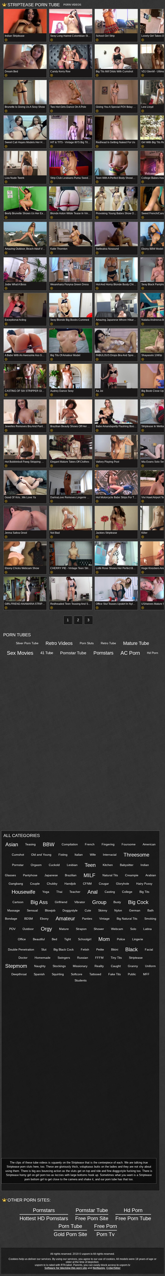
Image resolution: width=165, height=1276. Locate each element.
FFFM (99, 957)
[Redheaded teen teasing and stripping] (70, 589)
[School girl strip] (116, 21)
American (149, 844)
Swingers (64, 957)
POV (12, 929)
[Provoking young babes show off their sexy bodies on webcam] (116, 199)
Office (22, 939)
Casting (110, 891)
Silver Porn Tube (27, 643)
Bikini (114, 949)
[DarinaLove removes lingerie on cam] (70, 482)
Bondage (11, 918)
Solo (133, 929)
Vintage (104, 918)
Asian (11, 844)
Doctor (23, 957)
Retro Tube (108, 643)
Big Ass (39, 902)
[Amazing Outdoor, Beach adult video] (25, 234)
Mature (64, 929)
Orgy (46, 929)
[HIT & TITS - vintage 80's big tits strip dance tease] (70, 127)
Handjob (70, 883)
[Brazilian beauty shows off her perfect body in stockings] (70, 412)
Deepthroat (19, 974)
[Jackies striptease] (116, 518)
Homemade (42, 957)
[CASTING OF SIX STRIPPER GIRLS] (25, 376)
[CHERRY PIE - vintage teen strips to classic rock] (70, 553)
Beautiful (39, 939)
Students (81, 980)
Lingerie (137, 939)
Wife (93, 854)
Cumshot (18, 854)
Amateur (65, 918)
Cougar (104, 883)
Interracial (109, 854)
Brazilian (70, 875)
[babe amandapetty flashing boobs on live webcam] (116, 412)
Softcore (76, 974)
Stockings (59, 966)
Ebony (44, 918)
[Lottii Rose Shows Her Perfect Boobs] (116, 553)
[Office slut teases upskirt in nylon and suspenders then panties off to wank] (116, 589)
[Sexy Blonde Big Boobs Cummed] (70, 305)
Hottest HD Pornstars (44, 1214)
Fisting (62, 854)
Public (132, 974)
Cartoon (17, 902)
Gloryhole (122, 883)
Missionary (80, 966)
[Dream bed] (25, 56)
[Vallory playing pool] (116, 447)
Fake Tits (114, 974)
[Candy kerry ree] (70, 56)
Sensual (32, 910)
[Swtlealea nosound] (116, 234)
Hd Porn (152, 653)
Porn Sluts (87, 643)
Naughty (40, 966)
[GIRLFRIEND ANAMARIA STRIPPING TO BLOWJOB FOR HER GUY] (25, 589)
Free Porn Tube (133, 1214)
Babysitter (126, 865)
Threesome (136, 855)
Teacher (74, 891)
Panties (87, 918)
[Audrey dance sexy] (70, 376)
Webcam (117, 929)
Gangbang (16, 883)
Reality (99, 966)
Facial (149, 949)
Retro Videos (59, 643)
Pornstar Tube (73, 653)
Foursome (129, 844)
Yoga (45, 891)
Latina (147, 929)
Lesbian (72, 865)
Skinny (102, 910)
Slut (43, 949)
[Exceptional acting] (25, 305)
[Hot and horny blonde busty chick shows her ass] (116, 269)
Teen (90, 865)
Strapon (81, 929)
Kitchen (108, 865)
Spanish (39, 974)
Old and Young (41, 854)
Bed (54, 939)
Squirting (58, 974)
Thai (59, 891)
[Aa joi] (116, 376)
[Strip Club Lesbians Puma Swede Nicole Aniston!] (70, 163)
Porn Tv (105, 1230)
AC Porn (130, 653)
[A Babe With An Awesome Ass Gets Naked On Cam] (25, 340)
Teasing (30, 844)
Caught (116, 966)
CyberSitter (113, 1268)
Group (99, 902)
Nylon (118, 910)
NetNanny (99, 1268)
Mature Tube (136, 643)
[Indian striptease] (25, 21)
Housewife (23, 892)
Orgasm (36, 865)
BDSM (28, 918)
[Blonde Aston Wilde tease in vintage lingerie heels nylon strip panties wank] (70, 199)
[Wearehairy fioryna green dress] (70, 269)
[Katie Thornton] (70, 234)
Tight (67, 939)
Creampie (131, 875)
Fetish (85, 949)
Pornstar (18, 865)
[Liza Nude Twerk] (25, 163)
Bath (150, 910)
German (134, 910)
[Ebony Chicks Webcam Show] (25, 553)
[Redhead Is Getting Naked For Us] (116, 127)
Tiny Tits (116, 957)
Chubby (52, 883)
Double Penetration (21, 949)
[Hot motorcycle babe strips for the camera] (116, 482)
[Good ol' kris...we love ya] (25, 482)
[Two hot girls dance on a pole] (70, 92)
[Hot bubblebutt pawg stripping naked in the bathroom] (25, 447)
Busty (117, 902)
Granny (133, 966)
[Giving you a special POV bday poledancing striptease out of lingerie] (116, 92)
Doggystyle (70, 910)
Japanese (51, 875)
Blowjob (50, 910)
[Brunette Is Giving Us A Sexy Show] (25, 92)
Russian (82, 957)
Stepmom (16, 966)
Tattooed (95, 974)
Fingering (108, 844)
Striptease (136, 957)
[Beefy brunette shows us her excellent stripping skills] (25, 199)
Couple (35, 883)
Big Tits (144, 891)
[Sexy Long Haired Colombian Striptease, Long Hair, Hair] (70, 21)
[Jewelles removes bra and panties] (25, 412)
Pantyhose (30, 875)
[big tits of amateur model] (70, 340)
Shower (99, 929)
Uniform (150, 966)
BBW (49, 844)
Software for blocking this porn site (65, 1268)
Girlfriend (61, 902)
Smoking (150, 918)
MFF (146, 974)
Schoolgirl (84, 939)
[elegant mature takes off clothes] (70, 447)
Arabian (150, 875)
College (127, 891)
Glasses (10, 875)
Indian (145, 865)
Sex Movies (20, 653)
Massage (13, 910)
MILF (89, 875)
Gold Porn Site (70, 1230)
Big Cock (138, 902)
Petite (100, 949)
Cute (88, 910)
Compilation (70, 844)
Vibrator (79, 902)
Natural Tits (110, 875)
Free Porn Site (91, 1214)
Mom (104, 939)
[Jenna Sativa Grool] (25, 518)
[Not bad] (70, 518)
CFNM (87, 883)
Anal (92, 892)
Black (131, 949)
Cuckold (54, 865)
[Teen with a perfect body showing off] (116, 163)
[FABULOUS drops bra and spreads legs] (116, 340)
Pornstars (103, 653)
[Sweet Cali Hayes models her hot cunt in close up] (25, 127)
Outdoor (28, 929)
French (90, 844)
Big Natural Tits (127, 918)
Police (121, 939)
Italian (79, 854)
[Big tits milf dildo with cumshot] (116, 56)
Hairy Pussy (144, 883)
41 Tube (46, 653)
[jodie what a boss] (25, 269)
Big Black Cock (63, 949)
